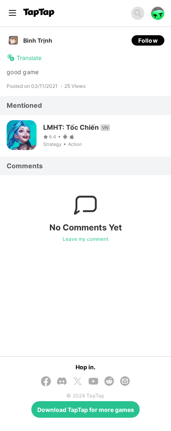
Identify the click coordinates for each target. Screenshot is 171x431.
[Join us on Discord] (62, 381)
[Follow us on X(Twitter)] (78, 381)
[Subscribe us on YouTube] (93, 381)
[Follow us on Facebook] (46, 381)
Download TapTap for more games (85, 409)
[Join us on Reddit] (109, 381)
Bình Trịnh (37, 40)
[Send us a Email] (125, 381)
